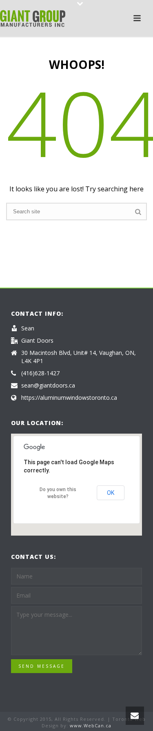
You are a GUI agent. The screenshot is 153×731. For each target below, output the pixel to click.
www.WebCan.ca (90, 725)
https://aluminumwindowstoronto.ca (69, 397)
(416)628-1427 (40, 373)
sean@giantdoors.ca (48, 385)
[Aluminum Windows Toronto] (32, 18)
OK (110, 493)
